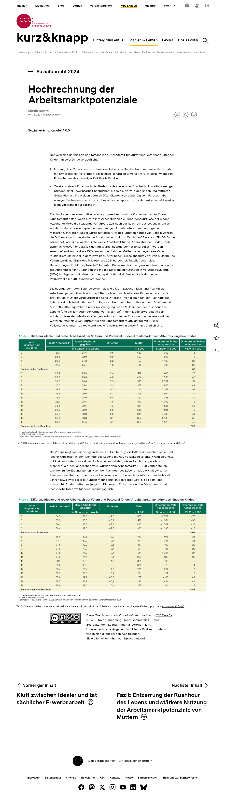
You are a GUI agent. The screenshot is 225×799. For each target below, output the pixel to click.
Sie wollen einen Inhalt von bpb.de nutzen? (115, 638)
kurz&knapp (23, 52)
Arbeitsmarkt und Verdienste (97, 52)
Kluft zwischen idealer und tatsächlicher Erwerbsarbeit (57, 698)
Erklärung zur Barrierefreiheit (180, 777)
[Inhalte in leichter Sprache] (187, 6)
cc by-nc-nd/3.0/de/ (174, 443)
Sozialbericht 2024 (67, 52)
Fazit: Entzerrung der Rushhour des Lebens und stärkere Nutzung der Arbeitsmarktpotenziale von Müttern (162, 706)
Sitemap (71, 777)
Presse (129, 777)
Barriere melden (147, 777)
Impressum (33, 777)
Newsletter (88, 777)
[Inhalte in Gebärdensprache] (197, 6)
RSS (102, 777)
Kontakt (115, 777)
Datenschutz (53, 777)
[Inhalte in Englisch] (207, 6)
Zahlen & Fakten (43, 52)
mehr (169, 5)
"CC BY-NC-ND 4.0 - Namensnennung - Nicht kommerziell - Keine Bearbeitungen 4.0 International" (129, 620)
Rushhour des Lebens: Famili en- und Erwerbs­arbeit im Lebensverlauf (154, 52)
